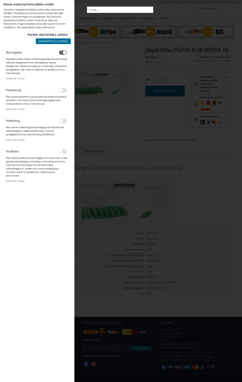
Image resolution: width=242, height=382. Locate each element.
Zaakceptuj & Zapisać (53, 41)
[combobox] (120, 10)
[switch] (63, 52)
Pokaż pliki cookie (15, 78)
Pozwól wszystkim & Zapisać (47, 34)
